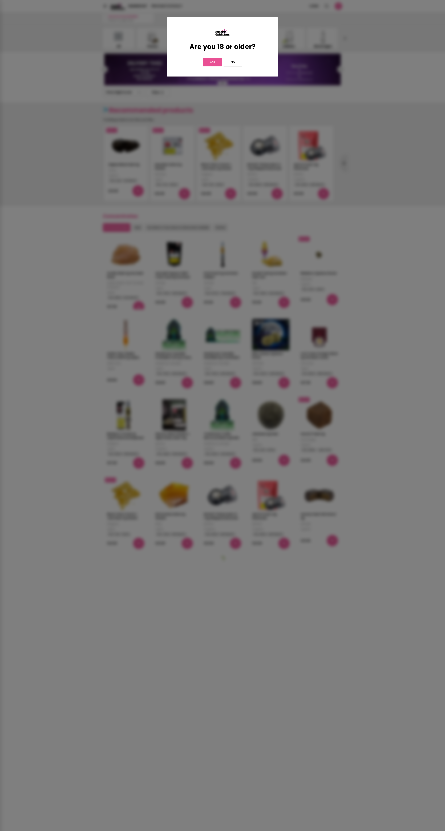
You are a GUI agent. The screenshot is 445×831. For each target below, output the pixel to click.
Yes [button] (212, 62)
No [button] (233, 62)
